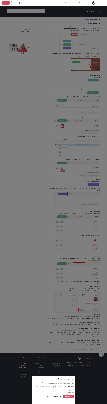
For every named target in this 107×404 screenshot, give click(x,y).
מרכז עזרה (49, 3)
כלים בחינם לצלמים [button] (71, 3)
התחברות (14, 3)
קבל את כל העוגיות (68, 396)
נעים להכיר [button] (59, 3)
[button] (19, 3)
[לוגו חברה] (99, 3)
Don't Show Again (53, 401)
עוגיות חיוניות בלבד (57, 396)
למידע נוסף (47, 396)
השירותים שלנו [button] (84, 3)
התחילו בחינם (6, 3)
